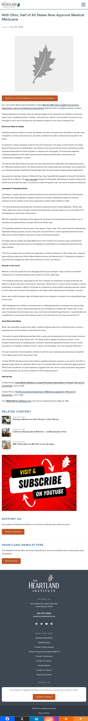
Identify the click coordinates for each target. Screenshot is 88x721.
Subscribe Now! (11, 561)
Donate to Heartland (13, 532)
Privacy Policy (44, 713)
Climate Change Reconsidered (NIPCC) (44, 652)
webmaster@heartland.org (44, 616)
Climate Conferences (44, 656)
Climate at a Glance (44, 661)
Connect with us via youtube (46, 624)
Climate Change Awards (44, 647)
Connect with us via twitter (41, 624)
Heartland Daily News (44, 638)
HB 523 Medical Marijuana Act (18, 401)
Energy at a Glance (44, 670)
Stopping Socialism (44, 675)
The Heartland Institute (11, 4)
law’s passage (31, 179)
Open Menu (83, 4)
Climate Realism (44, 666)
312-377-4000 (44, 613)
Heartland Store (44, 643)
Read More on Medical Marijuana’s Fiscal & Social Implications (30, 98)
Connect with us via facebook (36, 624)
